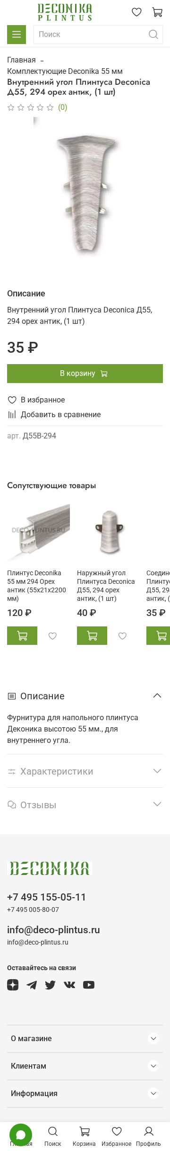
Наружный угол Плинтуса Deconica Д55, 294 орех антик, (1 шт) (106, 585)
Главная (21, 59)
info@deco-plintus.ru (53, 930)
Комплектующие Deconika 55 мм (65, 71)
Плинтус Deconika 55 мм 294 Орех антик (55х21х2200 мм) (36, 585)
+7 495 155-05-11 (46, 897)
